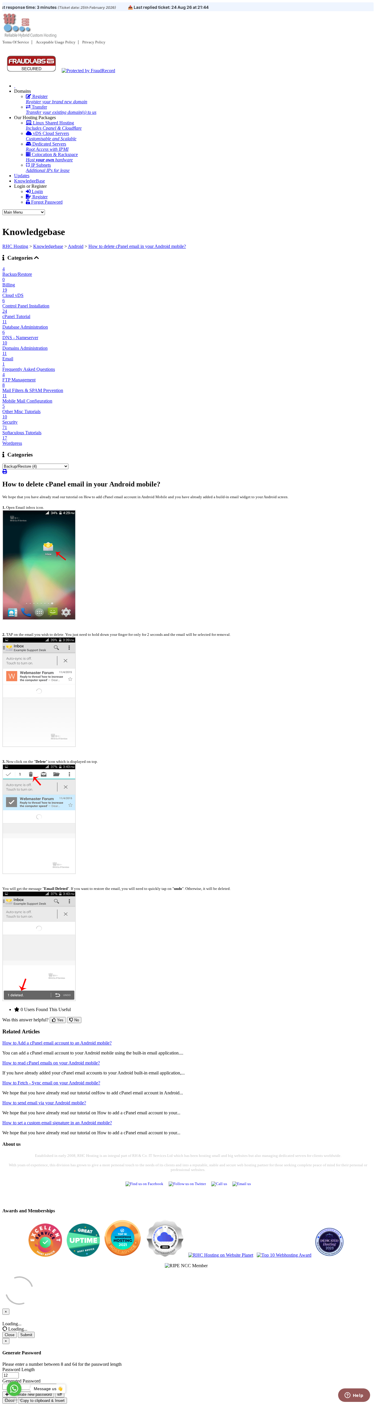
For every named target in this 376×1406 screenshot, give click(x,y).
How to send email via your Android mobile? (44, 1102)
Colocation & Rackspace (52, 157)
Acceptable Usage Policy (55, 42)
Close (9, 1335)
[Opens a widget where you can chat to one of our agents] (354, 1395)
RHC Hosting (15, 246)
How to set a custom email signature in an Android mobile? (57, 1122)
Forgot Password (46, 202)
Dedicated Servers (47, 146)
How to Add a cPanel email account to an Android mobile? (57, 1042)
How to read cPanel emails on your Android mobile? (51, 1062)
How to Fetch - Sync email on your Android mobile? (51, 1082)
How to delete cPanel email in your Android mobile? (137, 246)
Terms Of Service (15, 42)
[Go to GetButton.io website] (14, 1400)
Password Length (18, 1369)
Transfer (61, 109)
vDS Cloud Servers (51, 136)
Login (37, 191)
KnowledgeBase (29, 180)
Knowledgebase (48, 246)
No (76, 1020)
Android (75, 246)
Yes (59, 1020)
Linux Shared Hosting (54, 125)
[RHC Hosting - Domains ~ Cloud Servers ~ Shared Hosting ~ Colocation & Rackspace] (14, 85)
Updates (21, 175)
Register (56, 99)
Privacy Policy (93, 42)
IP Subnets (48, 168)
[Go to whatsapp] (14, 1388)
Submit (26, 1335)
